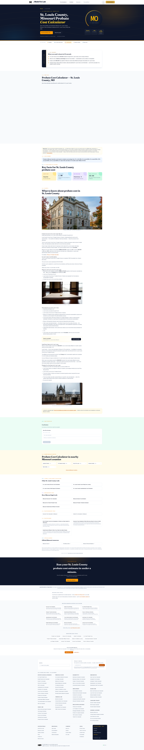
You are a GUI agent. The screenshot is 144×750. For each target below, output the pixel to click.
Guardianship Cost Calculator (43, 687)
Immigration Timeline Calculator (95, 681)
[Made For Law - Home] (40, 745)
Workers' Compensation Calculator (61, 691)
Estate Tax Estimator (77, 636)
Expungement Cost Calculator (60, 707)
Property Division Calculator (43, 719)
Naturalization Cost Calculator (95, 683)
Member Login (97, 737)
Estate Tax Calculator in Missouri (80, 514)
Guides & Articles (41, 732)
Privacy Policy (86, 667)
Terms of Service (83, 730)
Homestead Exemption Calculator (91, 638)
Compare (95, 730)
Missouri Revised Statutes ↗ (88, 543)
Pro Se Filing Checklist (94, 720)
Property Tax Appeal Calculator (78, 712)
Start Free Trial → (69, 652)
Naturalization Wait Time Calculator (96, 685)
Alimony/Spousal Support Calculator (44, 709)
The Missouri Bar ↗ (66, 543)
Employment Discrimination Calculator (79, 692)
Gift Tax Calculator (41, 685)
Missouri (41, 8)
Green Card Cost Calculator (95, 677)
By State (71, 2)
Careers (67, 730)
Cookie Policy (82, 732)
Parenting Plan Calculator (42, 717)
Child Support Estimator (42, 711)
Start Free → (96, 734)
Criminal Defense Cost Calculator (61, 701)
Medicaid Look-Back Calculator (96, 697)
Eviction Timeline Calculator (95, 702)
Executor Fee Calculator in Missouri (50, 514)
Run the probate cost (46, 32)
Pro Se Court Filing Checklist (95, 718)
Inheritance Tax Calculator (42, 689)
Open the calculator (72, 580)
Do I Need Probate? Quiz (88, 636)
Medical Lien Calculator (59, 681)
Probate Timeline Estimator (52, 638)
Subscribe (102, 665)
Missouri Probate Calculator (53, 254)
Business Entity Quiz (94, 712)
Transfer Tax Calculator (77, 716)
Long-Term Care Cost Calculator (96, 692)
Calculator (50, 42)
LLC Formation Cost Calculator (78, 708)
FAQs (39, 734)
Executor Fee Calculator (67, 636)
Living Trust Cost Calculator (43, 691)
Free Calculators (63, 2)
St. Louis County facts (59, 42)
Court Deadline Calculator (77, 690)
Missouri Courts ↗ (46, 543)
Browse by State (41, 730)
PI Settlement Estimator (59, 685)
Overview (95, 728)
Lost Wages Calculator (54, 641)
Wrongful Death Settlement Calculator (62, 693)
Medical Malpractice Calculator (60, 683)
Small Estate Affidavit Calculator (43, 699)
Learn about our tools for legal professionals (75, 553)
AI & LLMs (67, 734)
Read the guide (58, 32)
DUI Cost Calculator (58, 705)
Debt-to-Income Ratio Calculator (79, 683)
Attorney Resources (97, 732)
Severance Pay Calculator (77, 697)
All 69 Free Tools (41, 728)
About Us (67, 728)
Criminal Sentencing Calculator (60, 703)
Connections (54, 732)
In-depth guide (68, 42)
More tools (85, 42)
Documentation (54, 730)
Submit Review (47, 442)
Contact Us (40, 736)
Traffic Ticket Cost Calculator (60, 709)
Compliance (82, 736)
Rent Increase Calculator (94, 704)
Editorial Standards (55, 734)
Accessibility (82, 734)
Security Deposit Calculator (95, 706)
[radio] (43, 432)
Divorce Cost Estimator (76, 641)
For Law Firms (86, 2)
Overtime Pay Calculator (77, 694)
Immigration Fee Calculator (95, 679)
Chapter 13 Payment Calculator (78, 681)
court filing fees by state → (75, 627)
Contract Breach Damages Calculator (97, 714)
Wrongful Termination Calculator (78, 701)
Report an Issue (41, 738)
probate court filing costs (79, 594)
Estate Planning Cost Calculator (43, 679)
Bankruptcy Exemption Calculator (79, 677)
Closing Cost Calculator (77, 706)
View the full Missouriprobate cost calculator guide (65, 410)
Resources (78, 2)
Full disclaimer (49, 153)
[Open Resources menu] (80, 2)
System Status (68, 732)
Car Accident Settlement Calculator (61, 677)
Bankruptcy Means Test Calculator (79, 679)
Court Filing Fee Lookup (94, 716)
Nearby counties (77, 42)
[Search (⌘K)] (103, 2)
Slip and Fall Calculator (59, 687)
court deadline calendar (84, 596)
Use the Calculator (76, 339)
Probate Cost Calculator (55, 636)
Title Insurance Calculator (77, 714)
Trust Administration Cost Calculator (44, 701)
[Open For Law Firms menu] (89, 2)
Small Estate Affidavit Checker (64, 638)
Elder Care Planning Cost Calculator (96, 690)
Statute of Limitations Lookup (77, 638)
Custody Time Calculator (65, 641)
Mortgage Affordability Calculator (79, 710)
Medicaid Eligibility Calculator (95, 694)
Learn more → (76, 652)
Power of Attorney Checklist (88, 641)
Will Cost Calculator (41, 703)
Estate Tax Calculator (42, 681)
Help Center (54, 728)
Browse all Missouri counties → (72, 470)
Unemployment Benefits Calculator (79, 699)
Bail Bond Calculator (59, 699)
